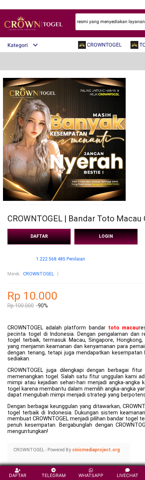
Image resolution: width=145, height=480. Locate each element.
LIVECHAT (127, 475)
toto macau (123, 328)
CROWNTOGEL (38, 274)
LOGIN (106, 236)
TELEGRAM (54, 475)
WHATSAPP (90, 475)
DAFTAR (39, 236)
